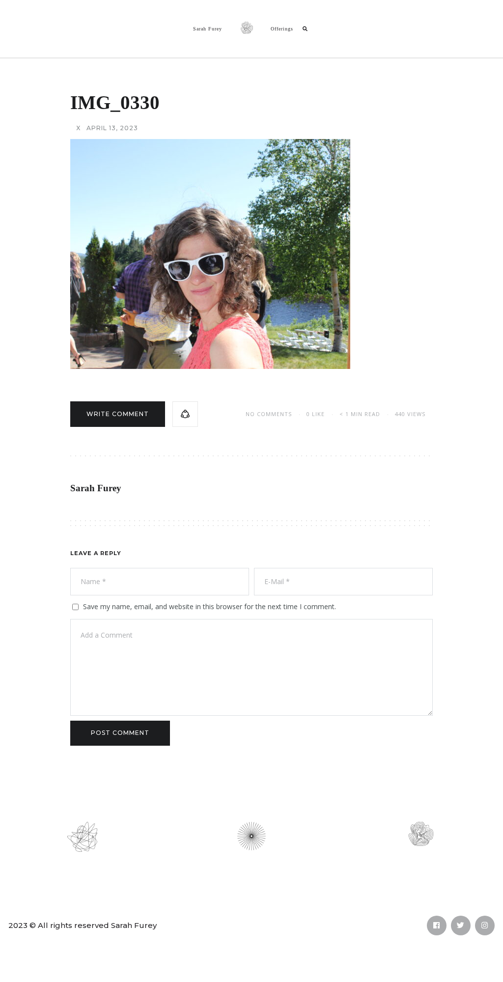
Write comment (117, 414)
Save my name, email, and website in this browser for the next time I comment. (209, 606)
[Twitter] (461, 925)
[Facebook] (437, 925)
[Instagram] (485, 925)
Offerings (282, 28)
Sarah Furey (207, 28)
